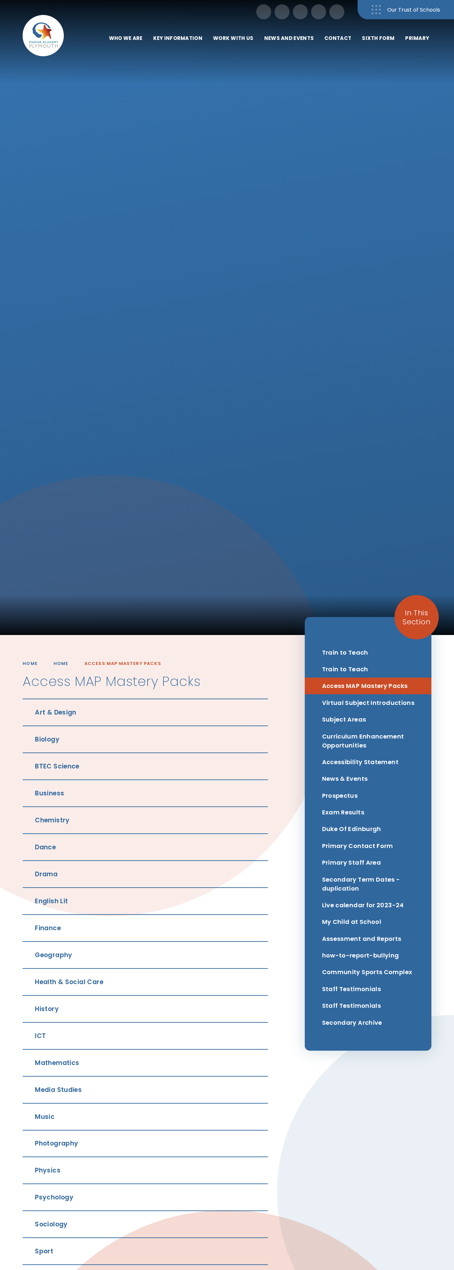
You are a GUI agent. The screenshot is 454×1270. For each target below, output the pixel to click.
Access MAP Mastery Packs (122, 663)
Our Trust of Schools (413, 10)
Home (30, 663)
